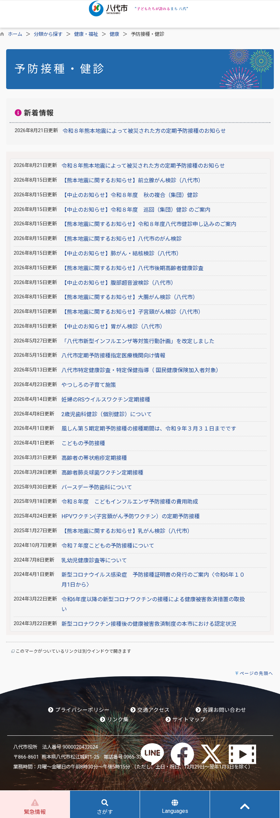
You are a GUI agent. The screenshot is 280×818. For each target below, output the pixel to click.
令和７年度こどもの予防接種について (107, 545)
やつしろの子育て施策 (88, 385)
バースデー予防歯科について (96, 487)
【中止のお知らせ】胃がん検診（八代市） (113, 326)
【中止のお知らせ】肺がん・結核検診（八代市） (121, 253)
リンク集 (117, 720)
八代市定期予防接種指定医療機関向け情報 (113, 355)
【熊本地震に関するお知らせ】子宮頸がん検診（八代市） (132, 312)
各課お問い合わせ (223, 710)
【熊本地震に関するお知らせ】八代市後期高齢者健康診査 (132, 268)
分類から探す (48, 34)
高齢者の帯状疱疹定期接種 (94, 458)
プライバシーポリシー (82, 710)
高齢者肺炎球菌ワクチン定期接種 (102, 472)
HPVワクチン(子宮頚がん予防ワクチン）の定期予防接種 (130, 516)
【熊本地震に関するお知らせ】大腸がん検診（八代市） (129, 297)
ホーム (15, 34)
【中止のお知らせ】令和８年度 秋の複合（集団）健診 (132, 195)
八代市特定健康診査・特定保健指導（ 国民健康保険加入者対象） (141, 370)
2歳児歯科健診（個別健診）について (106, 414)
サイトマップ (188, 720)
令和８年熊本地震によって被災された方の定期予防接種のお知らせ (144, 131)
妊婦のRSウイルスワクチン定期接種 (105, 399)
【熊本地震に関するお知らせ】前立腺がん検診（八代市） (132, 180)
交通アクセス (153, 710)
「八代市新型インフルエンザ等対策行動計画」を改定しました (137, 341)
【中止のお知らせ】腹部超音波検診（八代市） (118, 283)
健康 (114, 34)
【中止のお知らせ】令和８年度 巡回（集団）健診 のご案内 (135, 210)
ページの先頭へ (256, 673)
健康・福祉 (86, 34)
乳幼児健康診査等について (94, 560)
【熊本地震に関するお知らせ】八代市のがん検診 (121, 239)
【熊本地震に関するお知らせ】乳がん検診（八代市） (127, 531)
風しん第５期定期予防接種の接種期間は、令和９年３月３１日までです (148, 428)
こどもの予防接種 (83, 443)
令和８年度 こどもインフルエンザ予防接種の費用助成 (129, 501)
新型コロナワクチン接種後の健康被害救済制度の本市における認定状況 (148, 624)
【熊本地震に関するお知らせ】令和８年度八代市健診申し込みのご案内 (148, 224)
